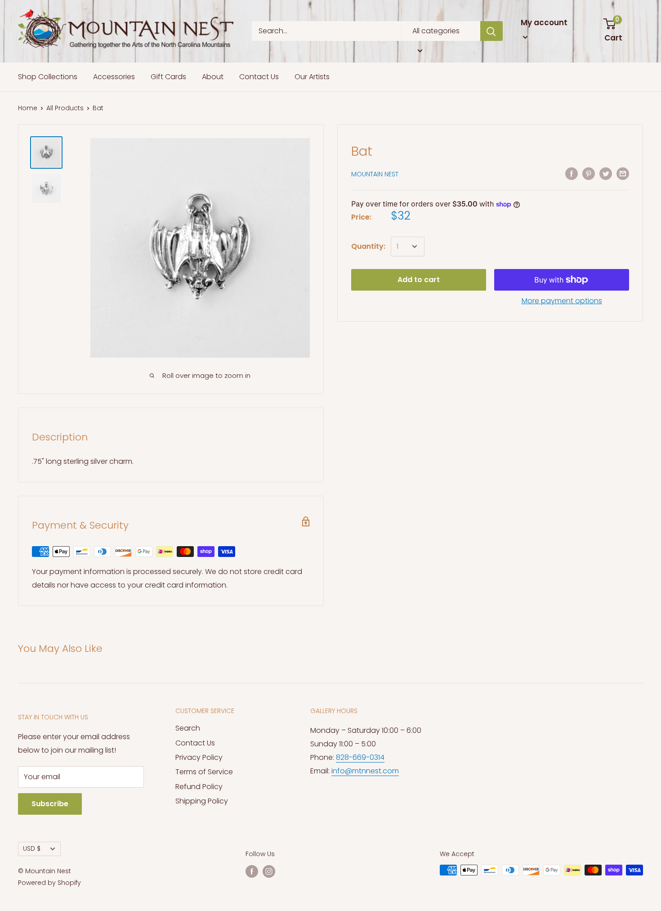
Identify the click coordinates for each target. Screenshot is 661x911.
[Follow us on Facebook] (252, 871)
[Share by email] (622, 173)
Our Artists (312, 77)
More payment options (562, 301)
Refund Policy (199, 786)
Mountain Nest (374, 174)
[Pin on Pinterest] (588, 173)
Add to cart (418, 279)
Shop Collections (47, 77)
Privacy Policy (199, 757)
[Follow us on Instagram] (269, 871)
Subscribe (49, 804)
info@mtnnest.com (365, 771)
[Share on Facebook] (571, 173)
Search (187, 728)
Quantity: (368, 246)
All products (65, 107)
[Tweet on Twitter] (605, 173)
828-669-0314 (360, 757)
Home (27, 107)
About (212, 77)
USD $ (31, 848)
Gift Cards (168, 77)
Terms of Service (204, 772)
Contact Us (259, 77)
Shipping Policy (201, 801)
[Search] (491, 31)
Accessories (114, 77)
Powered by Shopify (49, 882)
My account (544, 22)
